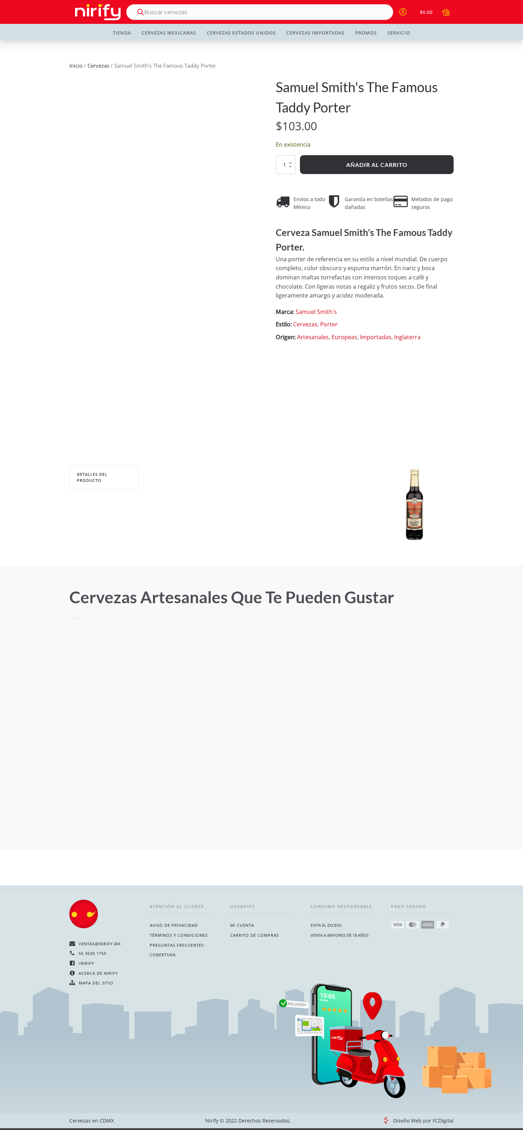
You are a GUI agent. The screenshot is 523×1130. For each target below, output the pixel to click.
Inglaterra (407, 337)
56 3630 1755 (92, 953)
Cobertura (163, 954)
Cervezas (98, 65)
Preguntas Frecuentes (177, 945)
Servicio (398, 33)
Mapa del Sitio (96, 983)
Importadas (375, 337)
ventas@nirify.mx (100, 943)
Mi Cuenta (242, 925)
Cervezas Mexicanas (169, 33)
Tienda (122, 33)
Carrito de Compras (254, 935)
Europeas (344, 337)
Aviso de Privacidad (174, 925)
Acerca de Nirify (98, 973)
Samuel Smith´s (316, 312)
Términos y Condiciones (179, 935)
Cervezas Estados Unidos (241, 33)
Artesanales (313, 337)
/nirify (86, 963)
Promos (366, 33)
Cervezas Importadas (315, 33)
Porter (329, 324)
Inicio (76, 65)
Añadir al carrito (376, 164)
